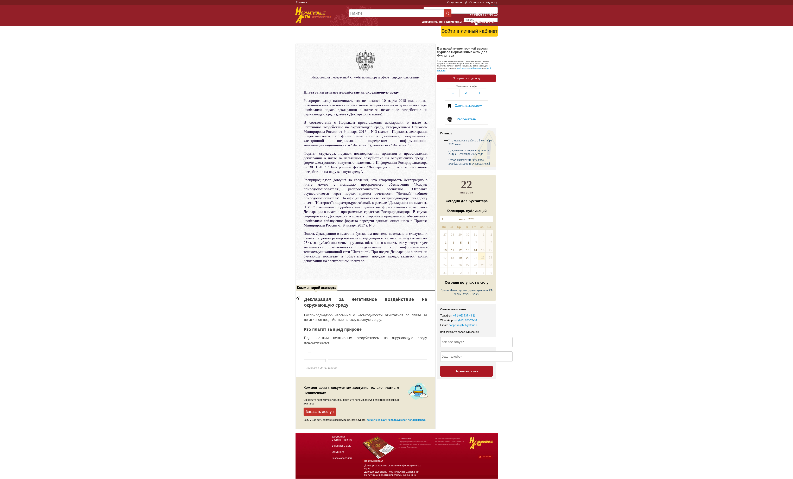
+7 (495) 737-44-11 (464, 315)
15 (482, 250)
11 (452, 250)
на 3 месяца (475, 68)
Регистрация (488, 41)
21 (475, 258)
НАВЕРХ (487, 456)
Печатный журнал (373, 461)
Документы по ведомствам (445, 22)
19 (460, 258)
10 (445, 250)
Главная (301, 2)
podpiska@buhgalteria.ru (463, 325)
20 (467, 258)
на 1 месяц (462, 68)
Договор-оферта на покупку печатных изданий (391, 471)
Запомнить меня (488, 24)
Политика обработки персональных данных (390, 475)
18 (452, 258)
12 (460, 250)
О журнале (454, 2)
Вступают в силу (483, 21)
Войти (474, 41)
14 (475, 250)
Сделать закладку (468, 105)
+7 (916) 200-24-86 (465, 320)
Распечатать (466, 119)
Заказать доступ (320, 412)
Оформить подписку (483, 2)
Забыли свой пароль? (482, 38)
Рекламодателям (342, 458)
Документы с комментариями (342, 438)
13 (467, 250)
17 (445, 258)
